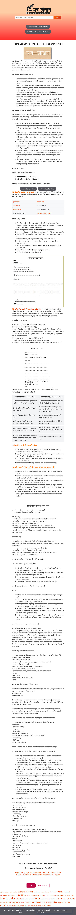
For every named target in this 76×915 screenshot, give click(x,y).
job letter (31, 899)
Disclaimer (40, 912)
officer (43, 902)
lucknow (22, 902)
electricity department (37, 895)
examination (46, 895)
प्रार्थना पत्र (16, 202)
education (27, 895)
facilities (52, 895)
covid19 (59, 892)
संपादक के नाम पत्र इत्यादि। (44, 213)
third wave (27, 905)
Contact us (64, 910)
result (68, 902)
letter (38, 898)
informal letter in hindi (22, 899)
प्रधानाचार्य (49, 905)
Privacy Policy (46, 910)
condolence (37, 892)
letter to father (55, 899)
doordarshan (13, 895)
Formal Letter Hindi (28, 189)
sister (22, 905)
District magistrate (5, 895)
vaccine (40, 905)
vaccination (34, 905)
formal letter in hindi (65, 895)
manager (27, 902)
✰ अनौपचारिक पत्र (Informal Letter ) (38, 32)
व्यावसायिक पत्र (17, 209)
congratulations (45, 892)
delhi (69, 892)
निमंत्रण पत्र (40, 202)
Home (38, 910)
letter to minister (4, 902)
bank (11, 892)
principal (53, 902)
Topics (30, 885)
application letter (4, 892)
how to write (7, 898)
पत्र (44, 905)
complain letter (25, 891)
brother (15, 892)
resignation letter (62, 902)
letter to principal (14, 902)
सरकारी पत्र (16, 206)
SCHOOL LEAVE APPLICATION (14, 905)
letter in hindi (46, 899)
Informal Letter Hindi (47, 189)
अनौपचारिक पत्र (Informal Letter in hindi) (28, 309)
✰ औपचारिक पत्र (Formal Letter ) (38, 27)
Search (58, 17)
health (72, 895)
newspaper (36, 902)
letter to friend (68, 898)
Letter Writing (42, 885)
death (65, 892)
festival (57, 895)
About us (56, 910)
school (3, 905)
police (48, 902)
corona (53, 892)
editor (21, 894)
